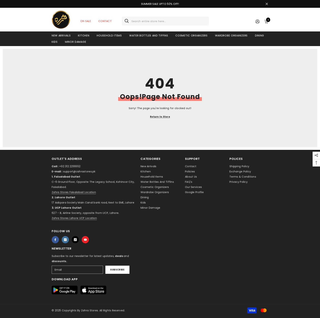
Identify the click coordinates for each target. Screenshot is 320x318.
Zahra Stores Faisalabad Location (74, 192)
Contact (105, 21)
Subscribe (117, 269)
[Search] (165, 21)
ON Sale (85, 21)
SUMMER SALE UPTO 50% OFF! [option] (160, 4)
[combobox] (169, 21)
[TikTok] (75, 239)
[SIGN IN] (257, 21)
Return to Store (160, 116)
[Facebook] (55, 239)
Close (266, 4)
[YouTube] (85, 239)
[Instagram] (65, 239)
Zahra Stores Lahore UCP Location (74, 218)
